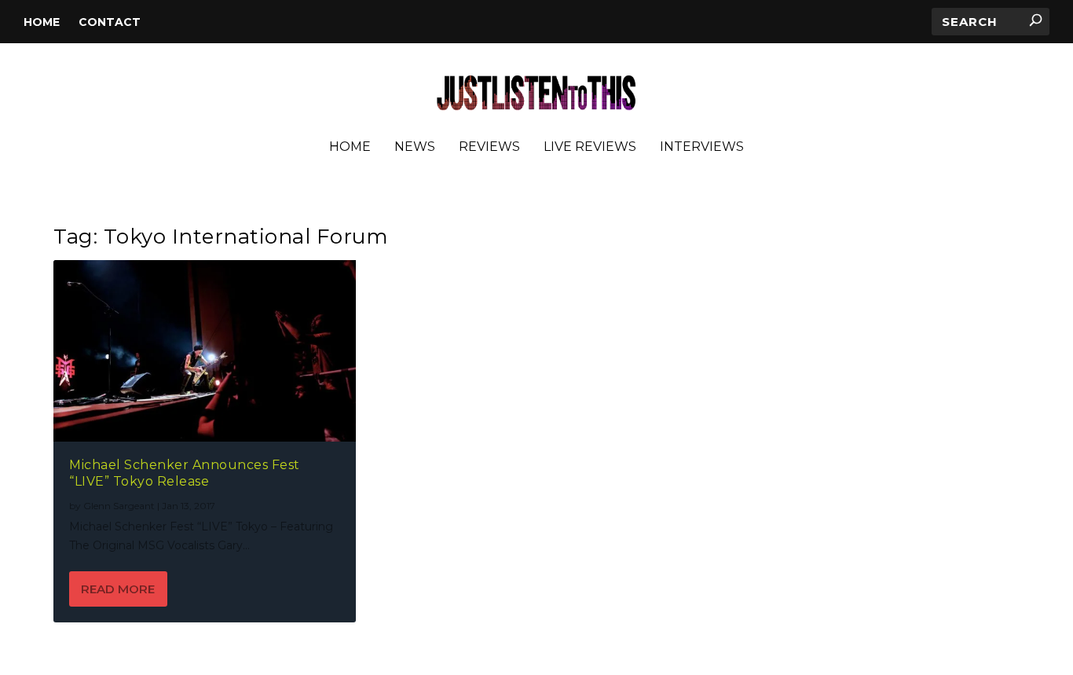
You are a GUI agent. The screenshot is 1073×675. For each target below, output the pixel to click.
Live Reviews (590, 147)
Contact (110, 22)
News (414, 147)
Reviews (489, 147)
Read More (118, 588)
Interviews (702, 147)
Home (42, 22)
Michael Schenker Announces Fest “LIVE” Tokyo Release (184, 473)
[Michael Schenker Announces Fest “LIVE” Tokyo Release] (204, 351)
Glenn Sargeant (119, 506)
